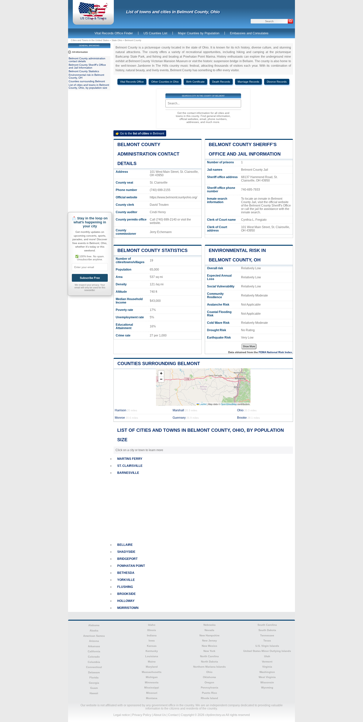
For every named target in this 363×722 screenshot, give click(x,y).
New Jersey (209, 640)
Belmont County (133, 40)
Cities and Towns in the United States (90, 40)
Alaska (94, 630)
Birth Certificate (195, 81)
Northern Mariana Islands (209, 666)
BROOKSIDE (126, 593)
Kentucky (152, 650)
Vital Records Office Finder (114, 33)
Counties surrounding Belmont (158, 363)
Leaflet (202, 404)
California (94, 651)
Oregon (209, 682)
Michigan (152, 677)
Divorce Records (277, 81)
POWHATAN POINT (131, 565)
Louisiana (151, 656)
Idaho (151, 624)
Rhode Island (209, 698)
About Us (159, 715)
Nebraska (209, 624)
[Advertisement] (203, 508)
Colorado (94, 656)
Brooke (248, 417)
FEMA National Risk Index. (276, 352)
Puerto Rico (209, 692)
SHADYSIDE (126, 551)
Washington (267, 672)
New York (209, 650)
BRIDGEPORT (127, 558)
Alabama (93, 625)
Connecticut (94, 667)
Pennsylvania (209, 687)
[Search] (290, 21)
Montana (151, 698)
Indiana (152, 635)
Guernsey (186, 417)
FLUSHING (125, 586)
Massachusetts (151, 672)
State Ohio (117, 40)
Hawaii (94, 693)
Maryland (152, 666)
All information (80, 52)
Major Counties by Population (198, 33)
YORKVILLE (126, 579)
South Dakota (267, 630)
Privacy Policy (141, 715)
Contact (173, 715)
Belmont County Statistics (152, 250)
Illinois (151, 630)
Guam (94, 687)
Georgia (94, 682)
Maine (152, 661)
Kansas (152, 645)
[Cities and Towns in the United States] (93, 19)
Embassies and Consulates (249, 33)
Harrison (126, 410)
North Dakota (209, 661)
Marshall (185, 410)
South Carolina (267, 624)
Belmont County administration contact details (148, 154)
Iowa (152, 640)
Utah (267, 656)
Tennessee (267, 635)
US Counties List (155, 33)
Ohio (247, 410)
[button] (161, 373)
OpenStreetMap (229, 404)
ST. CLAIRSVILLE (130, 465)
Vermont (267, 661)
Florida (94, 677)
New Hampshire (209, 635)
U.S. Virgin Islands (267, 645)
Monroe (126, 417)
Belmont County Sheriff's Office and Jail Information (87, 66)
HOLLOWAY (126, 600)
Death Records (221, 81)
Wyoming (267, 687)
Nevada (209, 630)
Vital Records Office (132, 81)
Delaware (94, 672)
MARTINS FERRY (129, 458)
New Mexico (209, 645)
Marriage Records (248, 81)
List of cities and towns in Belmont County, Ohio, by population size (89, 86)
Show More (249, 346)
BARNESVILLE (128, 472)
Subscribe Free (90, 277)
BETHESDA (125, 572)
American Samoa (94, 635)
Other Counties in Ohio (165, 81)
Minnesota (151, 682)
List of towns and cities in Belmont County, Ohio (173, 11)
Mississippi (151, 687)
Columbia (94, 661)
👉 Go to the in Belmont (140, 133)
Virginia (267, 666)
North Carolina (209, 656)
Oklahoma (209, 677)
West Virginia (267, 677)
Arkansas (94, 646)
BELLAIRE (125, 544)
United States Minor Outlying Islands (267, 650)
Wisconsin (267, 682)
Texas (267, 640)
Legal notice (121, 715)
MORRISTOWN (128, 607)
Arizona (94, 640)
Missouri (151, 692)
